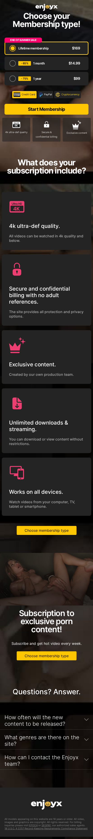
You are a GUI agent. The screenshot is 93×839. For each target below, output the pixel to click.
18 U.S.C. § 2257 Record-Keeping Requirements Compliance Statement (46, 828)
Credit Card (28, 94)
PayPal (48, 94)
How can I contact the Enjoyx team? (42, 760)
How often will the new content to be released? (35, 720)
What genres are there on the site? (42, 740)
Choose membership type (47, 530)
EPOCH (33, 825)
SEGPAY (46, 825)
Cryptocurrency (70, 94)
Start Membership (46, 109)
